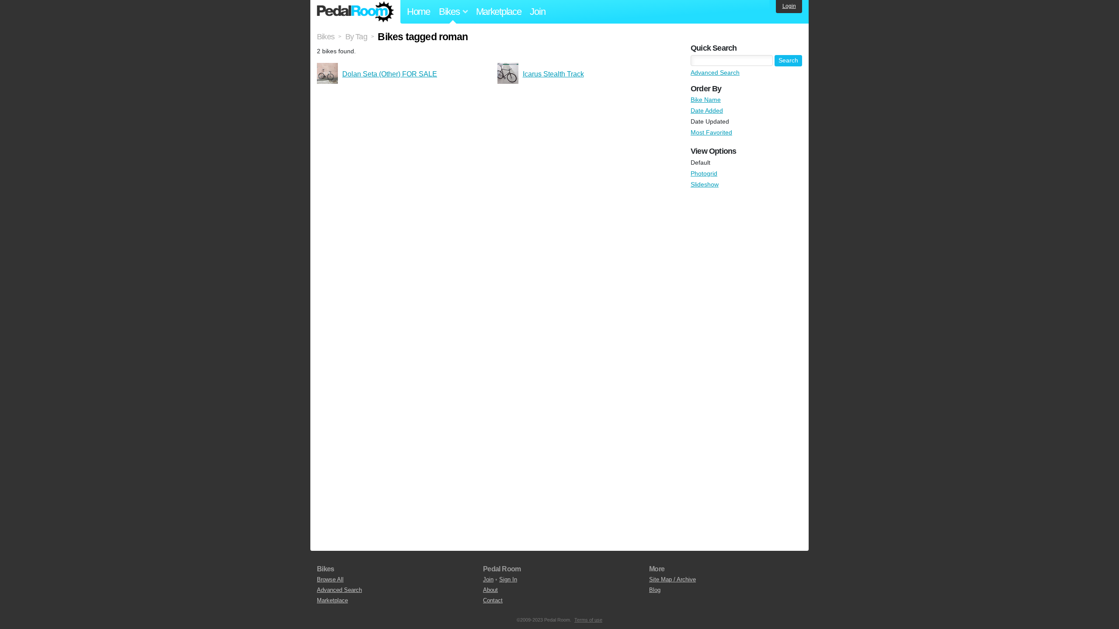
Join (537, 11)
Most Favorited (711, 132)
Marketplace (498, 11)
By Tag (356, 36)
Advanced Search (715, 72)
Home (418, 11)
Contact (493, 600)
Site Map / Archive (672, 579)
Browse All (330, 579)
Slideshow (705, 184)
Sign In (508, 579)
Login (789, 6)
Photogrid (704, 173)
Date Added (707, 110)
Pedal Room (355, 11)
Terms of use (588, 619)
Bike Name (706, 99)
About (490, 590)
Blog (654, 590)
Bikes (325, 36)
